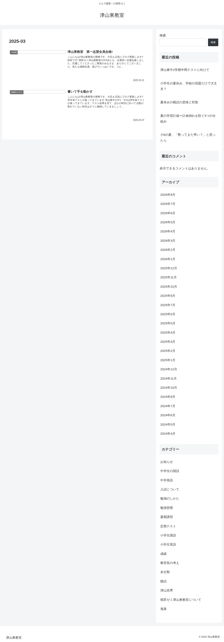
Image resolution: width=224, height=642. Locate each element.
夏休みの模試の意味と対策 (179, 102)
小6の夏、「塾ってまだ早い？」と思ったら (188, 137)
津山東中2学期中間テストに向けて (184, 70)
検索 (163, 35)
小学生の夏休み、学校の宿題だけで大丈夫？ (188, 86)
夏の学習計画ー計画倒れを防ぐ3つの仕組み (188, 118)
